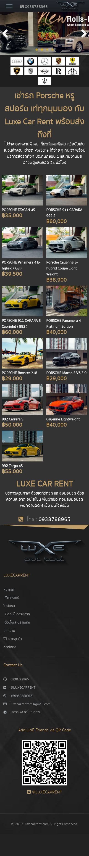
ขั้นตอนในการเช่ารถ (16, 614)
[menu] (9, 6)
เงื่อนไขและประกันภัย (16, 622)
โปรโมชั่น (9, 606)
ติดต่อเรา (9, 647)
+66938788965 (21, 695)
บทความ (9, 630)
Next (82, 34)
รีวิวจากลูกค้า (12, 639)
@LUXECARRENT (22, 687)
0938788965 (36, 6)
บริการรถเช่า (11, 598)
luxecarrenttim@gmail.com (30, 704)
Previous (6, 34)
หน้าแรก (8, 589)
